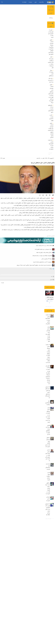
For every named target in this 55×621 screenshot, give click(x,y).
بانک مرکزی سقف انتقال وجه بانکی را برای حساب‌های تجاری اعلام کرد (47, 392)
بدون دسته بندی (50, 236)
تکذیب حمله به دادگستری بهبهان (51, 117)
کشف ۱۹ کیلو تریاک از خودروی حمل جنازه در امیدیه (50, 33)
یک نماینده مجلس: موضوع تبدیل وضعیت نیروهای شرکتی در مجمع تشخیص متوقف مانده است (48, 353)
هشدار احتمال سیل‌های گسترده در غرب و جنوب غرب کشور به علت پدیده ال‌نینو (48, 415)
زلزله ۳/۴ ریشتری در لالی (46, 259)
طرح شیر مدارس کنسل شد (48, 498)
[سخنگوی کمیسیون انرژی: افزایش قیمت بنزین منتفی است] (52, 438)
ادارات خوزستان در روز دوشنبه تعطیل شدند (43, 249)
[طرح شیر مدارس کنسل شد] (52, 498)
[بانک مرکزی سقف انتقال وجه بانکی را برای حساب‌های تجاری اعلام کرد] (52, 388)
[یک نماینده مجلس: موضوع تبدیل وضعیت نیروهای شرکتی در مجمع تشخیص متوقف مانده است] (52, 345)
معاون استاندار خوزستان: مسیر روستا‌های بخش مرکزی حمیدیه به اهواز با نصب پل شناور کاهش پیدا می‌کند (50, 93)
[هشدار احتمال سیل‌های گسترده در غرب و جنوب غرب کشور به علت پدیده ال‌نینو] (52, 408)
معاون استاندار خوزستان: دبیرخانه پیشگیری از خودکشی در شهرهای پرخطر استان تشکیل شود (50, 47)
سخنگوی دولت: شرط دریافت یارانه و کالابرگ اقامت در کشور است (47, 488)
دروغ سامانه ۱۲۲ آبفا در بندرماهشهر (51, 73)
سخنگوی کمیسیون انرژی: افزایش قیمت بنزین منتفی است (47, 442)
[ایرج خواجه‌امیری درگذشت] (52, 402)
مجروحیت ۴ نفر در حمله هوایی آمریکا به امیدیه (42, 262)
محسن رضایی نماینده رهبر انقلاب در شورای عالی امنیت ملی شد (47, 455)
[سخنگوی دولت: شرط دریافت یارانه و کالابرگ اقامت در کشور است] (52, 484)
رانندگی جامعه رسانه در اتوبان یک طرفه (43, 252)
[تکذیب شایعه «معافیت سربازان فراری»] (52, 473)
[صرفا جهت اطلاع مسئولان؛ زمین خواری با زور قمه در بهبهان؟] (49, 293)
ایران (35, 2)
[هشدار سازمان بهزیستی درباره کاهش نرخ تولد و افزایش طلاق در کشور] (52, 328)
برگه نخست (41, 2)
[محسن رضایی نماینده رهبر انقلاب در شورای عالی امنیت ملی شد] (52, 451)
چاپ (38, 158)
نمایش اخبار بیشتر (50, 153)
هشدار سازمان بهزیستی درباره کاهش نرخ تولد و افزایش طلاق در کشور (48, 334)
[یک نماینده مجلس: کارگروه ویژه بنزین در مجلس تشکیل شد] (52, 316)
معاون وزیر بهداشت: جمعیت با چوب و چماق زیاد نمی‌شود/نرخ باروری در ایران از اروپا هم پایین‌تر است (48, 374)
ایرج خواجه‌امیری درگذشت (47, 402)
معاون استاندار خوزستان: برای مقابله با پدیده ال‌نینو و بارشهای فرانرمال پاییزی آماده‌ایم (50, 130)
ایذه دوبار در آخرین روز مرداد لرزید (50, 80)
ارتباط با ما (24, 2)
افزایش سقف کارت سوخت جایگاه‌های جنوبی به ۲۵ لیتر (48, 430)
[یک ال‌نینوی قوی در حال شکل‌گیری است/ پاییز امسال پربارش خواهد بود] (52, 505)
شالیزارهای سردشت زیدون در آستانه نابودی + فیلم (50, 109)
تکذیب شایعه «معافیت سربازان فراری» (48, 476)
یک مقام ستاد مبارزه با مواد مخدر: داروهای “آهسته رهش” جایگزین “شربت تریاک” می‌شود (34, 265)
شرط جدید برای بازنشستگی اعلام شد (48, 466)
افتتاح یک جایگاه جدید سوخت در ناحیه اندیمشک (41, 255)
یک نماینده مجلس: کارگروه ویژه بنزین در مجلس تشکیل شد (50, 144)
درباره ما (30, 2)
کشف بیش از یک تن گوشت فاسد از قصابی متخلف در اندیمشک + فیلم (50, 62)
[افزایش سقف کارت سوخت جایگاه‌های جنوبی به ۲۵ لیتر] (52, 426)
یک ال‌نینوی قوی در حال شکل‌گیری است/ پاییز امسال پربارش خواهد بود (47, 509)
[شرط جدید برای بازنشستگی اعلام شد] (52, 465)
